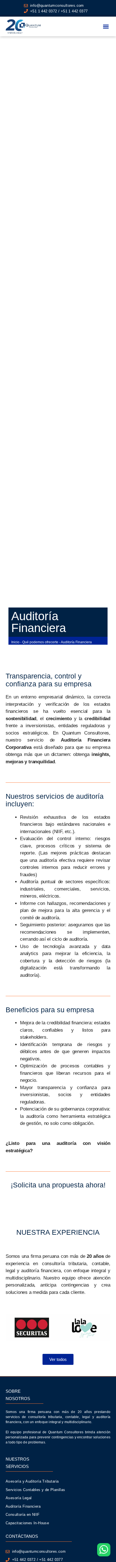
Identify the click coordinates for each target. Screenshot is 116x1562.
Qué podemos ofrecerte (40, 642)
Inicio (15, 642)
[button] (105, 26)
